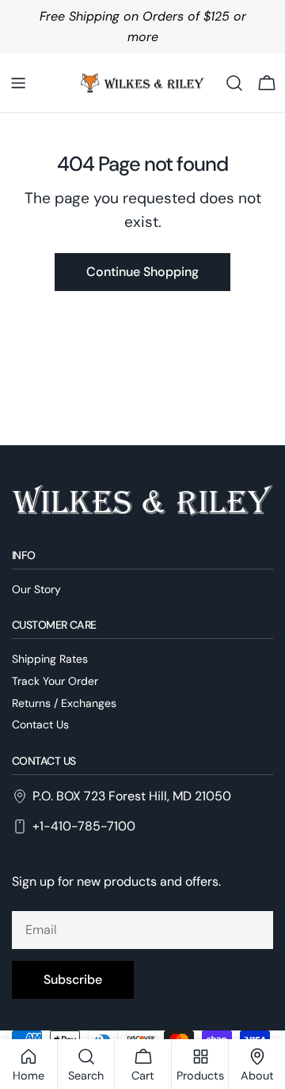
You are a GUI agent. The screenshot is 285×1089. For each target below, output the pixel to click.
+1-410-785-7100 (83, 826)
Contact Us (40, 724)
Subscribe (73, 979)
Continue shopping (142, 271)
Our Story (36, 589)
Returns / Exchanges (64, 703)
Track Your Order (55, 681)
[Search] (234, 83)
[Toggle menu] (18, 83)
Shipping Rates (50, 659)
